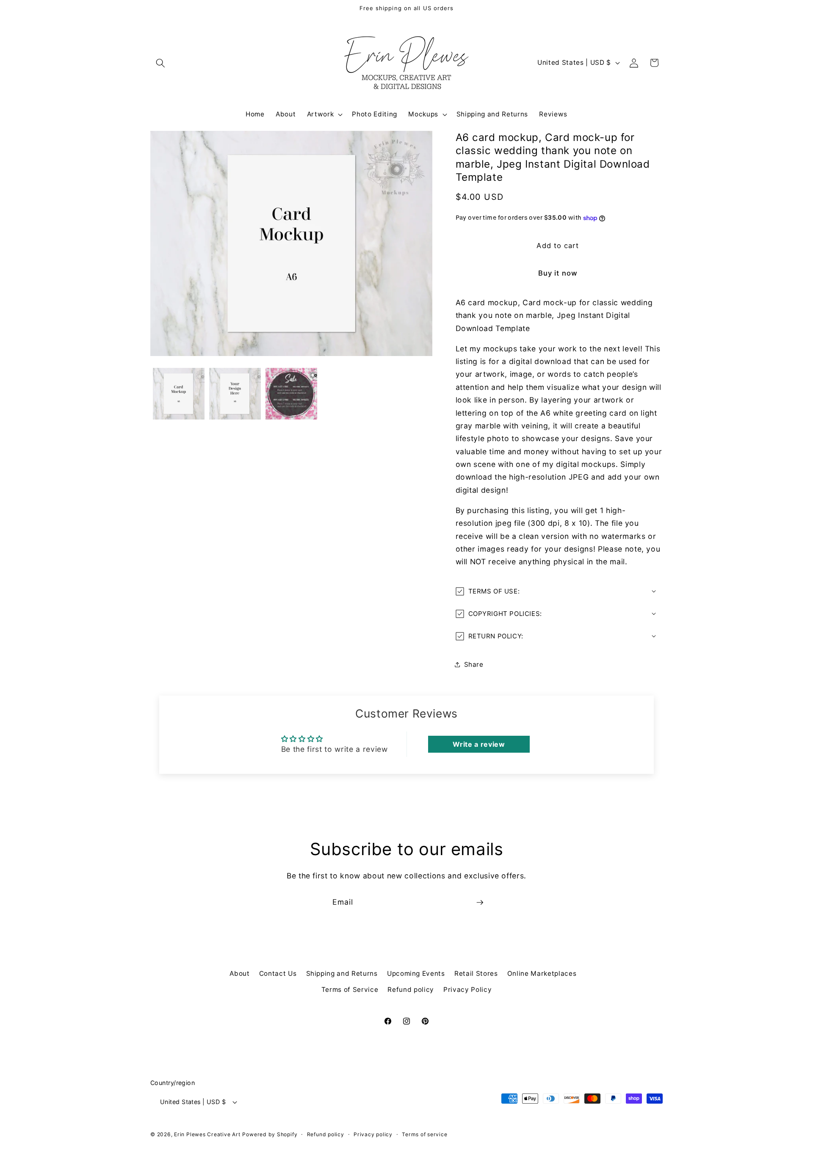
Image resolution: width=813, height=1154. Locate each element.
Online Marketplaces (542, 973)
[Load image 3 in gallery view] (291, 394)
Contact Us (278, 973)
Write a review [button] (479, 744)
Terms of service (424, 1134)
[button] (160, 62)
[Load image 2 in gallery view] (235, 394)
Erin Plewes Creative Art (207, 1134)
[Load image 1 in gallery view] (179, 394)
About (239, 973)
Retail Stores (476, 973)
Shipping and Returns (342, 973)
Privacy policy (373, 1134)
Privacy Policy (467, 990)
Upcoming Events (416, 973)
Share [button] (474, 664)
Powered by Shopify (269, 1134)
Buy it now (558, 273)
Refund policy (410, 990)
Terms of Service (350, 990)
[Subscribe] (480, 903)
